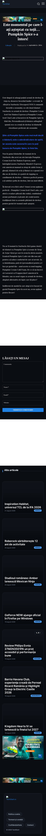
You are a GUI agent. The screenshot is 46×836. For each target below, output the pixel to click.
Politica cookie (14, 814)
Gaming (37, 584)
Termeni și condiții (15, 820)
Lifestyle (9, 45)
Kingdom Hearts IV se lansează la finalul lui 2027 (21, 728)
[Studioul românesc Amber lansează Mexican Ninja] (23, 572)
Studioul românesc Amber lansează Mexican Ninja (21, 579)
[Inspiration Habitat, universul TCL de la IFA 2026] (23, 497)
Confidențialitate (15, 825)
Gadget (37, 510)
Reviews (37, 658)
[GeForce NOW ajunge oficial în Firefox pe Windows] (23, 609)
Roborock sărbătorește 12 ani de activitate (21, 542)
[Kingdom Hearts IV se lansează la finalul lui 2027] (23, 720)
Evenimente (36, 695)
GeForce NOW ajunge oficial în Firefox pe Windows (22, 616)
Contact (30, 825)
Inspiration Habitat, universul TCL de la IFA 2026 (23, 505)
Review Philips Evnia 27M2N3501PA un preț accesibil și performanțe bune (20, 650)
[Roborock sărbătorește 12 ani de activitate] (23, 535)
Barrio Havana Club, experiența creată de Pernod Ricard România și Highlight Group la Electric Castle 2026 (23, 686)
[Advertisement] (23, 322)
